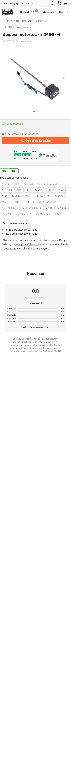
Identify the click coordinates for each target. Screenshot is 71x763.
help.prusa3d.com (25, 244)
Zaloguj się (27, 327)
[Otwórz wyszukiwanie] (52, 3)
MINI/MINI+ (42, 20)
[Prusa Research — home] (7, 12)
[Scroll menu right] (67, 12)
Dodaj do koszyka (38, 140)
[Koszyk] (65, 3)
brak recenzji (26, 41)
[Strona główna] (7, 21)
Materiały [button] (48, 12)
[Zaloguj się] (59, 3)
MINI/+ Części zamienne (20, 27)
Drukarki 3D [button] (28, 12)
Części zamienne (22, 20)
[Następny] (63, 78)
